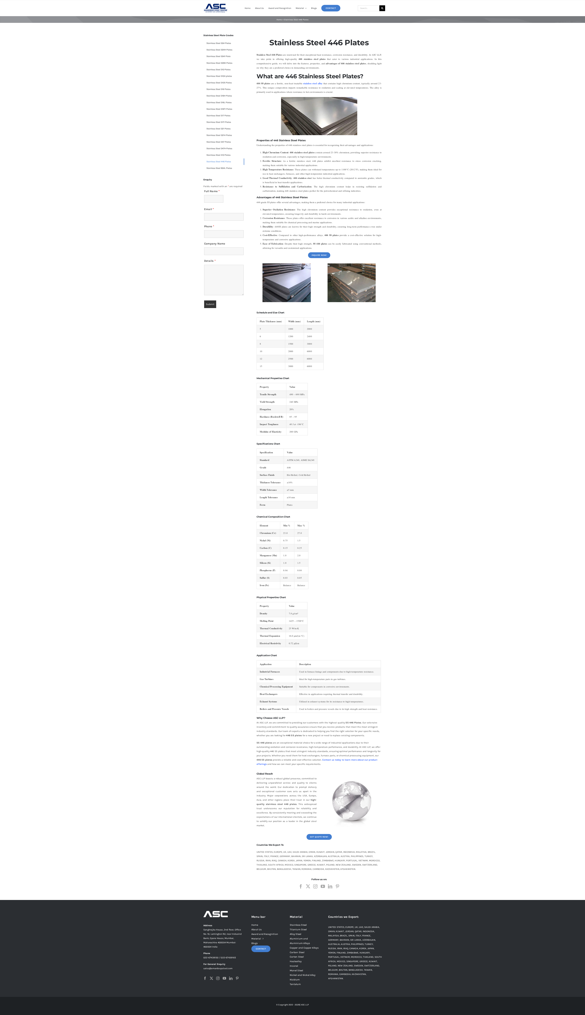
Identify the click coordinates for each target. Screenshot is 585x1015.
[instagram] (315, 886)
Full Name (212, 191)
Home (279, 19)
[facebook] (301, 886)
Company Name (214, 243)
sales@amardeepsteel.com (217, 968)
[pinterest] (337, 886)
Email (209, 209)
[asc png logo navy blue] (215, 4)
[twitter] (308, 886)
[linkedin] (330, 886)
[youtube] (323, 886)
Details (210, 261)
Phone (209, 226)
